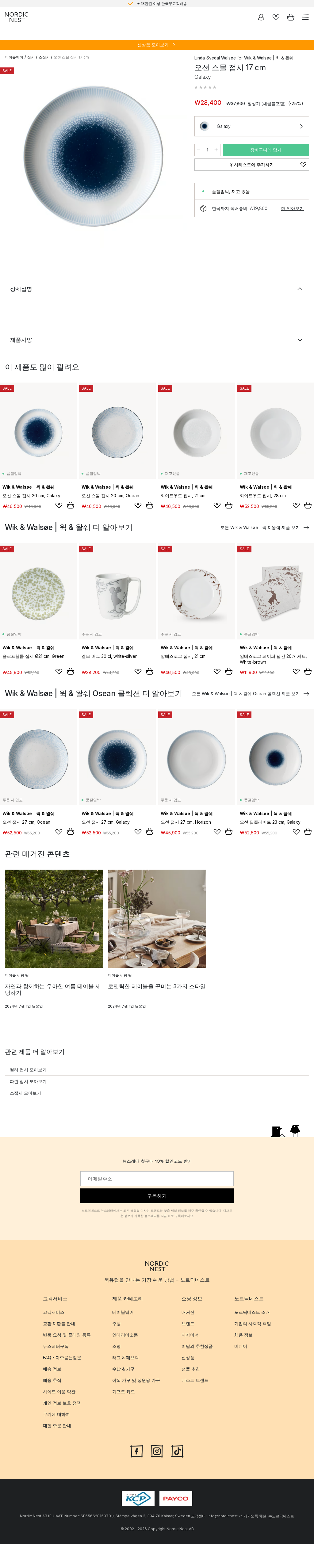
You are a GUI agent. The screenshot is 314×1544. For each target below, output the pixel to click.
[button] (205, 87)
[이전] (11, 159)
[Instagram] (157, 1450)
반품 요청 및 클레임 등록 (67, 1334)
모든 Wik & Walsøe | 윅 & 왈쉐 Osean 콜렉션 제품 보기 (246, 693)
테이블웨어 (14, 57)
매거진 (188, 1312)
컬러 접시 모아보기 (28, 1069)
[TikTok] (177, 1450)
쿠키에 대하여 (56, 1414)
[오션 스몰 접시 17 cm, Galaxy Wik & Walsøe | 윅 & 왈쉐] (93, 158)
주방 (116, 1323)
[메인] (16, 17)
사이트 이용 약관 (59, 1391)
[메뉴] (305, 17)
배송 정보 (52, 1368)
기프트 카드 (123, 1391)
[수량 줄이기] (198, 150)
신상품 (188, 1357)
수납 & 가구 (123, 1368)
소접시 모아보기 (25, 1093)
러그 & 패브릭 (125, 1357)
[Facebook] (137, 1450)
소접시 (44, 57)
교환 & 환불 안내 (59, 1323)
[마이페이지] (261, 17)
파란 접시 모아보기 (28, 1081)
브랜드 (188, 1323)
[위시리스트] (276, 17)
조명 (116, 1346)
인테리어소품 (125, 1334)
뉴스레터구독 (56, 1346)
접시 (31, 57)
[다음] (176, 159)
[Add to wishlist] (59, 505)
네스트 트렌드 (195, 1380)
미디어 (240, 1346)
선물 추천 (191, 1368)
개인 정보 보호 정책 (62, 1402)
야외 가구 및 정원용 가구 (136, 1380)
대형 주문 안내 (57, 1425)
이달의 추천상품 (197, 1346)
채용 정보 (243, 1334)
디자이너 (190, 1334)
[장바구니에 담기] (70, 505)
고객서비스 (53, 1312)
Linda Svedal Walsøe (215, 57)
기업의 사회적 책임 (252, 1323)
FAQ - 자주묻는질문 (62, 1357)
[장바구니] (290, 17)
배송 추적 (52, 1380)
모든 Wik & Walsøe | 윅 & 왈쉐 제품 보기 (260, 527)
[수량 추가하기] (216, 150)
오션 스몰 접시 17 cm (71, 57)
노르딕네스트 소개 (252, 1312)
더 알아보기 (292, 208)
